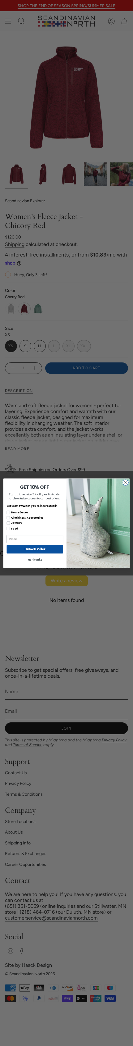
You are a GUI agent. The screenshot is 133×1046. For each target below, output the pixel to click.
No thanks (35, 560)
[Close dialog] (125, 482)
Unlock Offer (34, 549)
